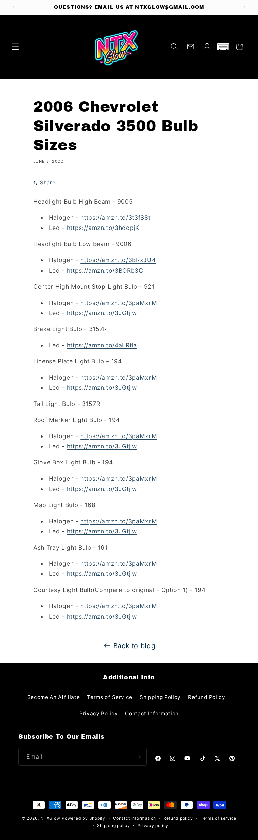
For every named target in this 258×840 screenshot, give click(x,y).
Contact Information (152, 713)
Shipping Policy (160, 697)
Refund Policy (206, 697)
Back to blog (134, 646)
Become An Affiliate (53, 697)
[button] (15, 47)
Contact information (134, 818)
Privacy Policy (98, 713)
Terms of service (218, 818)
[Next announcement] (244, 7)
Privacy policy (152, 825)
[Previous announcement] (13, 7)
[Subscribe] (138, 757)
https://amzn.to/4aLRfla (102, 345)
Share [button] (47, 182)
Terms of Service (109, 697)
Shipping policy (113, 825)
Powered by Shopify (83, 818)
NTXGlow (50, 818)
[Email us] (191, 47)
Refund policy (178, 818)
